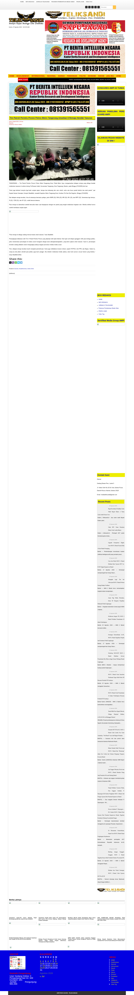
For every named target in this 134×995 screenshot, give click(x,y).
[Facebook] (86, 7)
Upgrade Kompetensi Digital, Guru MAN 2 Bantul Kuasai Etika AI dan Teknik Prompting (111, 545)
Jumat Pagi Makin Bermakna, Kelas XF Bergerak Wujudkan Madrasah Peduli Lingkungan (111, 600)
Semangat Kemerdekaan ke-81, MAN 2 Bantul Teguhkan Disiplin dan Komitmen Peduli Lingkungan (111, 637)
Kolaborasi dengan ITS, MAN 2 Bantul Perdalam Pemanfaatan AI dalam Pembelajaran (111, 619)
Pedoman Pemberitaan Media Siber (62, 1)
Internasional (38, 76)
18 (43, 965)
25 (43, 968)
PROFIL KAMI (80, 1)
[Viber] (13, 262)
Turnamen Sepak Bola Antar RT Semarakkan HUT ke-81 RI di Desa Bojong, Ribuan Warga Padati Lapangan (52, 919)
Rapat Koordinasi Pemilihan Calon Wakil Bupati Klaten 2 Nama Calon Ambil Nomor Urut (90, 79)
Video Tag (89, 1)
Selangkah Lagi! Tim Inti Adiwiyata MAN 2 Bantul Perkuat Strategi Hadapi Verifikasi (111, 582)
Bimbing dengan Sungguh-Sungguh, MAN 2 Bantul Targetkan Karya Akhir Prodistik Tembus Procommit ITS (111, 854)
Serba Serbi (30, 268)
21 (51, 965)
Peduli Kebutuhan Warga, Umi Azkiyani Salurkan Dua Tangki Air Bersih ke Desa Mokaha (23, 938)
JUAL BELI (110, 76)
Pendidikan (72, 76)
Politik (82, 76)
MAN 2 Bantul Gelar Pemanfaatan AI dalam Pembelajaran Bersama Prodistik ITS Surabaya (111, 695)
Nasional (51, 76)
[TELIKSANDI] (26, 18)
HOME (22, 1)
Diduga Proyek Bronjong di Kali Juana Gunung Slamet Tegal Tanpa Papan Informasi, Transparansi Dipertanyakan (52, 940)
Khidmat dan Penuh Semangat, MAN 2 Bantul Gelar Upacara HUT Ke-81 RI (111, 873)
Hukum (101, 76)
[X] (10, 262)
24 (41, 968)
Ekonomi (92, 76)
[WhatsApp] (16, 262)
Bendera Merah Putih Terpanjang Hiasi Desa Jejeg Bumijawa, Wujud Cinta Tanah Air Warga (81, 918)
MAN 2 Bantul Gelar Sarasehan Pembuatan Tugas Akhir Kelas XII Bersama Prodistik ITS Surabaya (111, 677)
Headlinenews (22, 76)
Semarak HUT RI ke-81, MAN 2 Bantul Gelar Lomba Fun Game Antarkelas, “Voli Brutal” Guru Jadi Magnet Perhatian (111, 732)
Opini (118, 76)
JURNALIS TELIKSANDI (42, 1)
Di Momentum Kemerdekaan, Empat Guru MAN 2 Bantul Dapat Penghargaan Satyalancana (111, 833)
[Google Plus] (92, 7)
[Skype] (18, 262)
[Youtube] (98, 7)
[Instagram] (95, 7)
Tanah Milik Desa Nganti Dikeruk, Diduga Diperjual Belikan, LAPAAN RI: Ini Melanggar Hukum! (111, 714)
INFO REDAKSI (30, 1)
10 (41, 963)
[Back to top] (128, 989)
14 (51, 963)
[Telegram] (21, 262)
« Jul (42, 976)
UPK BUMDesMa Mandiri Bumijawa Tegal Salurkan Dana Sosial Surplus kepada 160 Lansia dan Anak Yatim (111, 919)
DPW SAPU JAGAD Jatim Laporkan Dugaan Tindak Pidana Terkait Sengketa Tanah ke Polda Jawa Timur (81, 939)
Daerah (61, 76)
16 (56, 963)
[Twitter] (89, 7)
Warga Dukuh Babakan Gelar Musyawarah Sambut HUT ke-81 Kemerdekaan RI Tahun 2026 (111, 939)
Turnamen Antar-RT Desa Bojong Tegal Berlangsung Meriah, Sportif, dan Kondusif (23, 918)
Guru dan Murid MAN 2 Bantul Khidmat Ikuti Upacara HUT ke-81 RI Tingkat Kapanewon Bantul (111, 564)
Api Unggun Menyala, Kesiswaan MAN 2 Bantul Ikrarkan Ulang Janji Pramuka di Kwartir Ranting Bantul (111, 772)
